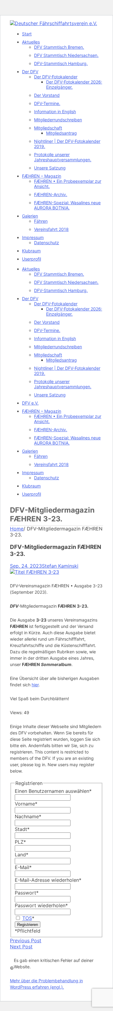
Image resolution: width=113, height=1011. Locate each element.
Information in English (55, 111)
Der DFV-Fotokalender (55, 76)
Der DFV (30, 71)
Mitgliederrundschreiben (58, 119)
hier (35, 684)
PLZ (20, 842)
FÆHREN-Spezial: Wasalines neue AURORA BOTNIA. (67, 205)
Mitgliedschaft (48, 127)
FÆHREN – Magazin (41, 176)
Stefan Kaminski (60, 566)
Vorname (26, 804)
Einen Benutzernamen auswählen (53, 791)
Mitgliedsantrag (61, 133)
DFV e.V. (30, 402)
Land (21, 855)
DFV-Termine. (47, 103)
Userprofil (31, 258)
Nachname (28, 816)
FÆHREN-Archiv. (50, 194)
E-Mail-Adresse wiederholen (48, 880)
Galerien (30, 215)
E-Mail (23, 867)
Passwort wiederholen (41, 905)
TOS (27, 918)
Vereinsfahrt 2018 (51, 229)
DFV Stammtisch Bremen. (59, 47)
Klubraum (31, 250)
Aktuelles (31, 41)
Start (27, 33)
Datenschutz (46, 242)
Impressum (33, 237)
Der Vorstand (47, 95)
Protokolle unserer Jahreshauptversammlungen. (62, 157)
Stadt (22, 829)
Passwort (27, 893)
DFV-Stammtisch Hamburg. (61, 63)
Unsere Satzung (50, 167)
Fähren (41, 221)
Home (17, 529)
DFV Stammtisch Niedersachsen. (66, 55)
